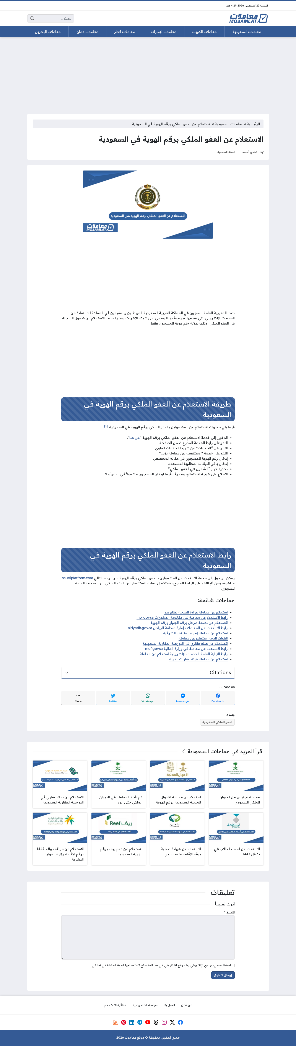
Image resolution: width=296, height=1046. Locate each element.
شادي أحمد (249, 152)
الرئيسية (253, 124)
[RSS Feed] (115, 1022)
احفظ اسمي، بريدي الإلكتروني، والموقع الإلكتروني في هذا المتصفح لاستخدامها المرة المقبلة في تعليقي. (161, 965)
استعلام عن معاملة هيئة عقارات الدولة (198, 659)
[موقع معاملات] (248, 18)
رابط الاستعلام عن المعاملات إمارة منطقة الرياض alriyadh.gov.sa (178, 628)
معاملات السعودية (229, 124)
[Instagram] (164, 1022)
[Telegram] (140, 1022)
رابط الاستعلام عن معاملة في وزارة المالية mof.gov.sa (186, 648)
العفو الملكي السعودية (217, 722)
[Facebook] (180, 1022)
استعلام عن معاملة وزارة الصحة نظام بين (196, 612)
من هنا (134, 437)
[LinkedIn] (131, 1022)
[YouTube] (148, 1022)
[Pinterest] (123, 1022)
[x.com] (172, 1022)
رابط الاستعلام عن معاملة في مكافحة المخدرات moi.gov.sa (182, 617)
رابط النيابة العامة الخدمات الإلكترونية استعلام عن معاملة (184, 654)
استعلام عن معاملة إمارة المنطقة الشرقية (195, 633)
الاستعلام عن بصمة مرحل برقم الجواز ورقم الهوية (189, 622)
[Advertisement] (148, 73)
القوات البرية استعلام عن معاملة (203, 638)
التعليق (229, 912)
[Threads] (156, 1022)
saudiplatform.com (77, 578)
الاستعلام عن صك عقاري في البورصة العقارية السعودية (185, 643)
